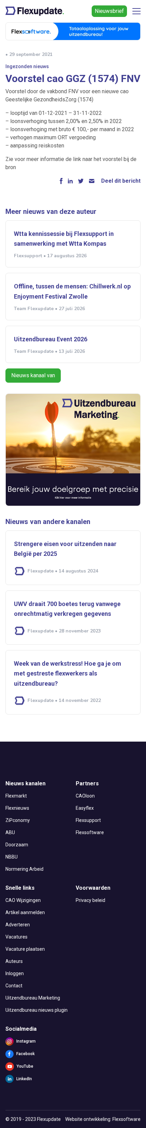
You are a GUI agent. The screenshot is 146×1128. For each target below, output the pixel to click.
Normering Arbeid (24, 869)
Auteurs (14, 961)
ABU (10, 832)
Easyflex (85, 808)
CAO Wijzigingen (23, 900)
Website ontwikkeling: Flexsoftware (103, 1119)
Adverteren (17, 924)
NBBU (11, 857)
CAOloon (85, 796)
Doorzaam (16, 844)
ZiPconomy (17, 820)
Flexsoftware (90, 832)
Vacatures (16, 937)
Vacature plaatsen (25, 949)
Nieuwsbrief (109, 11)
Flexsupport (88, 820)
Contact (13, 985)
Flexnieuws (17, 808)
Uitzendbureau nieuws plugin (36, 1010)
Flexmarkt (16, 796)
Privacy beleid (90, 900)
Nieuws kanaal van (33, 375)
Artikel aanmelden (25, 912)
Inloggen (14, 973)
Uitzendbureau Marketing (32, 998)
